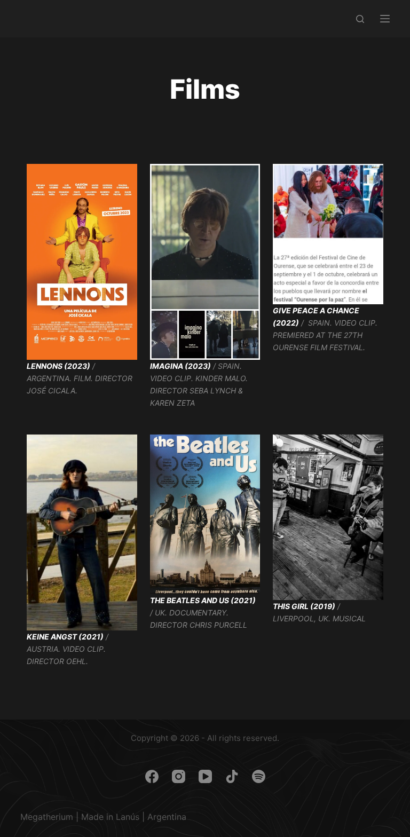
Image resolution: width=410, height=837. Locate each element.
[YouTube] (205, 776)
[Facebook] (152, 776)
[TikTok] (232, 776)
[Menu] (385, 18)
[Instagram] (178, 776)
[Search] (360, 19)
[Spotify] (258, 776)
